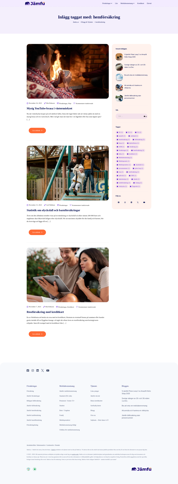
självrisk (122, 175)
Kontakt (57, 445)
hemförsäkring (138, 150)
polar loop (139, 168)
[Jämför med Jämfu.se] (141, 466)
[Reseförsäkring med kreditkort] (68, 276)
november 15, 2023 (35, 205)
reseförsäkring (134, 172)
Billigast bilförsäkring (34, 401)
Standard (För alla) (65, 396)
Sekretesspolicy (41, 445)
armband (134, 136)
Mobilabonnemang (127, 3)
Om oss (93, 415)
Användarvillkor (31, 445)
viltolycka (123, 186)
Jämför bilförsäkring (33, 405)
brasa (121, 143)
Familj (61, 415)
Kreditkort (140, 3)
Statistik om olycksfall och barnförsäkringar (53, 210)
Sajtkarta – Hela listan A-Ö (99, 420)
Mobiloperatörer (125, 165)
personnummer (124, 168)
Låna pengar (95, 391)
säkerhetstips (123, 179)
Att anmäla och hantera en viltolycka (135, 410)
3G (130, 132)
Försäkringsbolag (32, 425)
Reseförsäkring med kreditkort (45, 312)
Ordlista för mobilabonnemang (69, 430)
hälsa (121, 154)
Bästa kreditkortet (96, 401)
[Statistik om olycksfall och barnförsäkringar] (68, 175)
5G (139, 132)
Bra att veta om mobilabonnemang (134, 406)
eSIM (121, 147)
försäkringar (123, 150)
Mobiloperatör (124, 161)
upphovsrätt (75, 454)
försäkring (133, 147)
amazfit (122, 136)
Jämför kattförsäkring (34, 415)
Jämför (53, 449)
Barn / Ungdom (64, 410)
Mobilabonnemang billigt (67, 425)
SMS (133, 175)
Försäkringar (106, 3)
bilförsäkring (140, 139)
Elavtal (149, 3)
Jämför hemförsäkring (34, 410)
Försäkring (30, 391)
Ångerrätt (136, 186)
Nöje (69, 103)
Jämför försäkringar (33, 396)
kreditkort (133, 154)
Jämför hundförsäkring (34, 420)
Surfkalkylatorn (96, 405)
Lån (116, 3)
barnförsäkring (124, 139)
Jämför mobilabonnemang (68, 391)
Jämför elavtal (95, 396)
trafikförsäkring (124, 183)
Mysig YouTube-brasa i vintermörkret (49, 108)
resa (121, 172)
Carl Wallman (50, 205)
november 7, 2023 (35, 307)
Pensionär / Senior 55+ (67, 401)
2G (121, 132)
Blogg (93, 410)
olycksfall (140, 165)
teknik (136, 179)
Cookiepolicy (50, 445)
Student (61, 405)
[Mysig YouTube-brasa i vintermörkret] (68, 73)
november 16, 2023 (35, 103)
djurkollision (134, 143)
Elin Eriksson (50, 103)
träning (138, 183)
